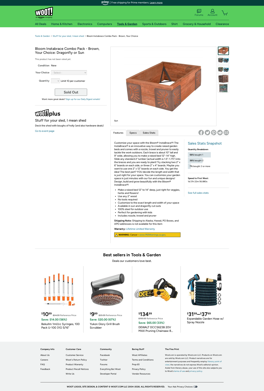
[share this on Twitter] (207, 132)
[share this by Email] (226, 132)
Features (118, 132)
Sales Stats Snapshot (205, 143)
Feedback (45, 369)
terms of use (179, 371)
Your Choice (42, 72)
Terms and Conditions (143, 360)
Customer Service (75, 355)
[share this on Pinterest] (213, 132)
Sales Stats (149, 132)
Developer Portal (108, 374)
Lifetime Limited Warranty (140, 228)
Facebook (105, 355)
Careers (44, 360)
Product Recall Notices (77, 369)
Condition (43, 65)
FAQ (42, 364)
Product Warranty (74, 364)
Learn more (156, 2)
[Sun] (223, 51)
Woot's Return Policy (76, 360)
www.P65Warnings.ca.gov (152, 235)
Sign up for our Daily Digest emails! (83, 99)
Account (212, 15)
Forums (199, 15)
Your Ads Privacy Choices (180, 386)
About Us (45, 355)
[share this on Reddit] (220, 132)
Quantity (44, 80)
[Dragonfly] (223, 60)
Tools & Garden (42, 36)
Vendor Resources (141, 374)
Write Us (70, 374)
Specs (133, 132)
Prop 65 (136, 364)
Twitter (103, 360)
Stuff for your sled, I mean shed (68, 36)
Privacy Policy (138, 369)
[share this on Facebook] (201, 132)
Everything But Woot (110, 369)
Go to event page (44, 131)
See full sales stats (198, 192)
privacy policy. (196, 371)
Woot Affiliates (139, 355)
